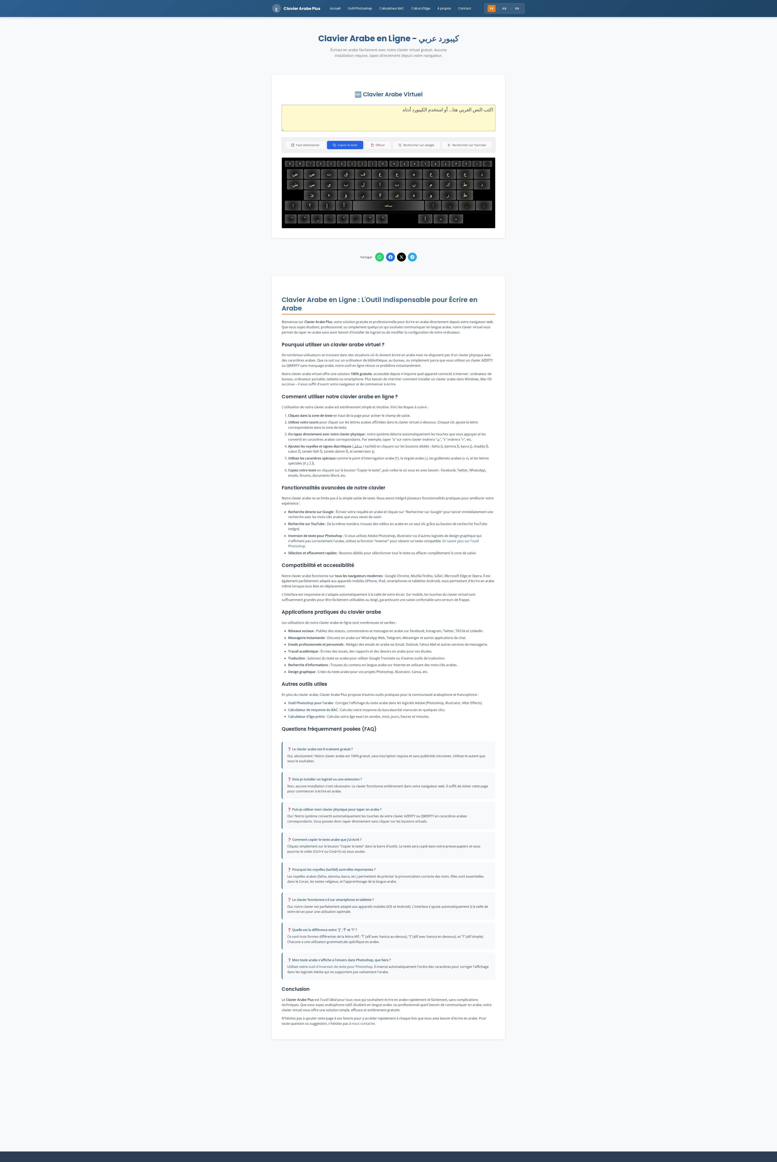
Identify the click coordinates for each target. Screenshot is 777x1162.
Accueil (335, 8)
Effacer (380, 145)
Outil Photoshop (360, 8)
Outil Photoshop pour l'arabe (310, 703)
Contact (464, 8)
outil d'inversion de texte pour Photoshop (341, 966)
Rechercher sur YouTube (469, 145)
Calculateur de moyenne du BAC (313, 710)
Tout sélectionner (308, 145)
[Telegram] (412, 257)
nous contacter (363, 1023)
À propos (444, 8)
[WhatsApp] (379, 257)
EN (517, 8)
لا (380, 195)
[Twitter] (401, 257)
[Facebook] (390, 257)
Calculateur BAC (391, 8)
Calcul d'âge (420, 8)
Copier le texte (347, 145)
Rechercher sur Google (418, 145)
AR (504, 8)
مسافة (389, 205)
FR (491, 8)
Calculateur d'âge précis (306, 716)
